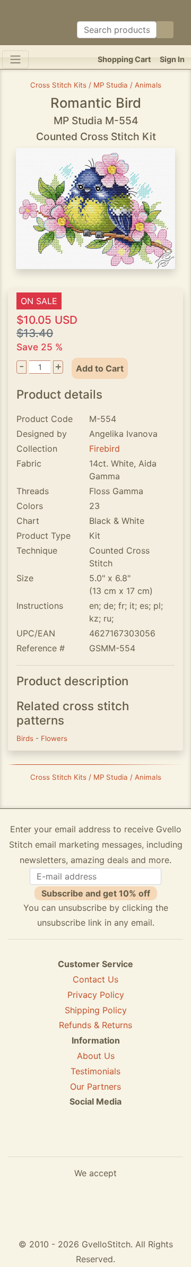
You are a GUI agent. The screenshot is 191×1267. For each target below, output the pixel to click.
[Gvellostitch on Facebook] (59, 1140)
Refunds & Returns (95, 1025)
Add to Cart (100, 368)
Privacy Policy (95, 994)
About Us (96, 1055)
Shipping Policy (96, 1010)
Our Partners (95, 1086)
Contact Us (95, 979)
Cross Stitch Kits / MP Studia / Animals (95, 85)
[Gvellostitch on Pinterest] (95, 1140)
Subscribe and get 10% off (95, 893)
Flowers (54, 738)
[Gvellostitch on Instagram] (132, 1140)
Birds (26, 738)
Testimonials (95, 1071)
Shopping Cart (124, 59)
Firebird (104, 448)
